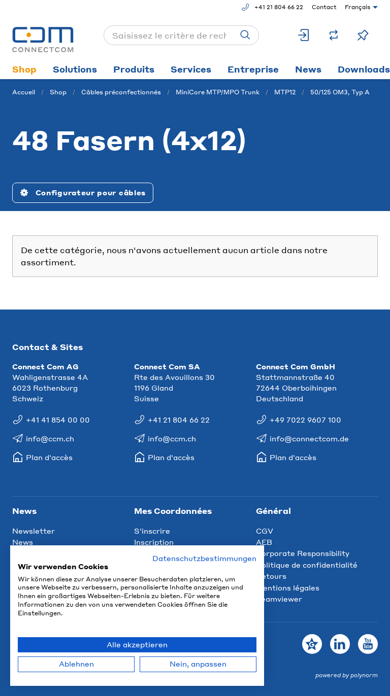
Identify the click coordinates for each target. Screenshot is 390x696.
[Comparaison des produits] (333, 35)
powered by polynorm (346, 675)
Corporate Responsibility (302, 553)
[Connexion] (304, 35)
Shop (24, 69)
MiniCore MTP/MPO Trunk (217, 92)
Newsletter (33, 530)
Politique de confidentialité (307, 564)
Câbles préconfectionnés (121, 92)
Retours (271, 575)
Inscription (154, 541)
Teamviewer (279, 598)
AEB (264, 541)
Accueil (23, 92)
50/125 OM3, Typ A (340, 92)
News (308, 69)
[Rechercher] (245, 35)
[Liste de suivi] (363, 35)
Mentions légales (287, 587)
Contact (324, 7)
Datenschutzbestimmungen (204, 558)
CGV (264, 530)
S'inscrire (152, 530)
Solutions (75, 69)
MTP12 (285, 92)
